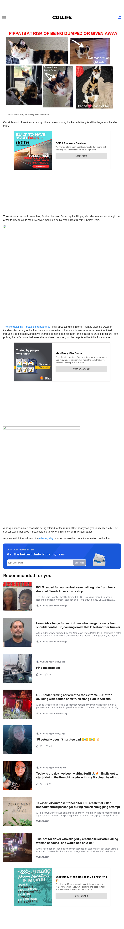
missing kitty (46, 538)
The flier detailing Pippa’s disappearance (26, 326)
